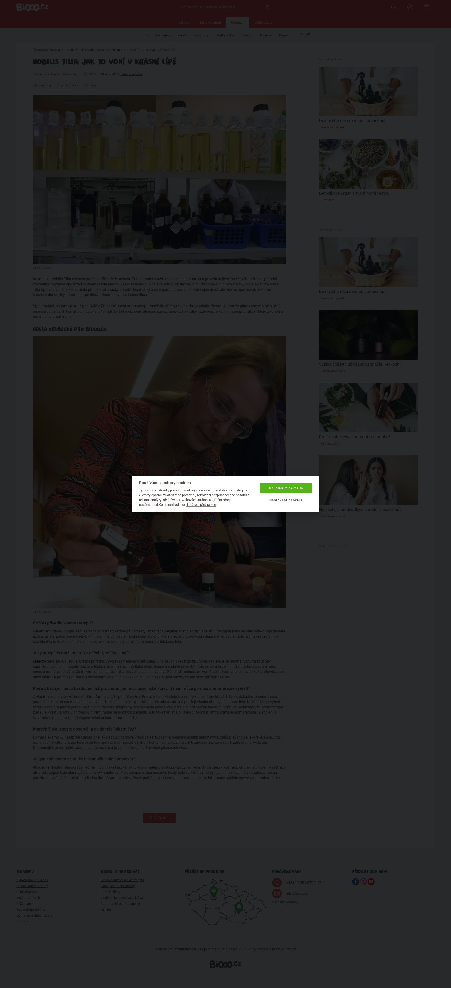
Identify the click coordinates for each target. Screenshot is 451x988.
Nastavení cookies (286, 500)
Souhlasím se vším (286, 488)
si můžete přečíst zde (201, 504)
